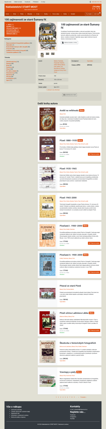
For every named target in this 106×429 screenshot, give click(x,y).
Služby (46, 14)
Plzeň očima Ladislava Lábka (74, 313)
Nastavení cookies (63, 424)
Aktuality (29, 14)
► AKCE (8, 24)
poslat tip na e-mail (70, 95)
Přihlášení (35, 2)
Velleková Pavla (58, 70)
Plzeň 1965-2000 (68, 197)
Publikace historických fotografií (16, 50)
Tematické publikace (12, 52)
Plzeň (8, 69)
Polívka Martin (70, 289)
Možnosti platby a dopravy (18, 417)
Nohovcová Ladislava (65, 346)
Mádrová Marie (64, 316)
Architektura (10, 78)
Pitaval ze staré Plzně (70, 286)
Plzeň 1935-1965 (68, 168)
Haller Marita (57, 64)
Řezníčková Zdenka (59, 68)
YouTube (72, 418)
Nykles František (58, 61)
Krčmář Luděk (84, 144)
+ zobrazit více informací (53, 90)
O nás (37, 14)
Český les (9, 67)
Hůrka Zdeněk (70, 144)
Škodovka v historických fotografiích (78, 343)
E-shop (43, 2)
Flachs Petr (77, 144)
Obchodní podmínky (16, 409)
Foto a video (55, 14)
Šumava (8, 63)
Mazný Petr (63, 114)
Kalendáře (9, 45)
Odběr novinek (18, 2)
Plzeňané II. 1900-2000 (71, 255)
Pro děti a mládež (11, 71)
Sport (8, 80)
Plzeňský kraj (10, 73)
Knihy (14, 14)
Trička (21, 14)
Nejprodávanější (12, 32)
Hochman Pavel (70, 375)
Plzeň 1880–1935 (69, 140)
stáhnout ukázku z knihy (70, 42)
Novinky (9, 26)
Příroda (8, 76)
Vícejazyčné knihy (12, 28)
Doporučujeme (11, 30)
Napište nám (8, 2)
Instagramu (73, 416)
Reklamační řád (15, 413)
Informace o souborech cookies (19, 415)
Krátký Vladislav (70, 229)
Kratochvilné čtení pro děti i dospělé (16, 47)
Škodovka (9, 74)
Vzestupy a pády (68, 372)
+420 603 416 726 (96, 2)
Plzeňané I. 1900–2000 (71, 226)
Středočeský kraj (11, 61)
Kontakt (73, 14)
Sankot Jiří (59, 66)
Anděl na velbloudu (69, 110)
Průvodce (9, 48)
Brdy (7, 65)
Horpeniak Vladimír (59, 63)
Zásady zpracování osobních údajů (20, 411)
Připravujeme (11, 34)
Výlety (65, 14)
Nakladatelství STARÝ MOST (22, 6)
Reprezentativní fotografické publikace (17, 43)
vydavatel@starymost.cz (80, 409)
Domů (7, 14)
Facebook (27, 2)
